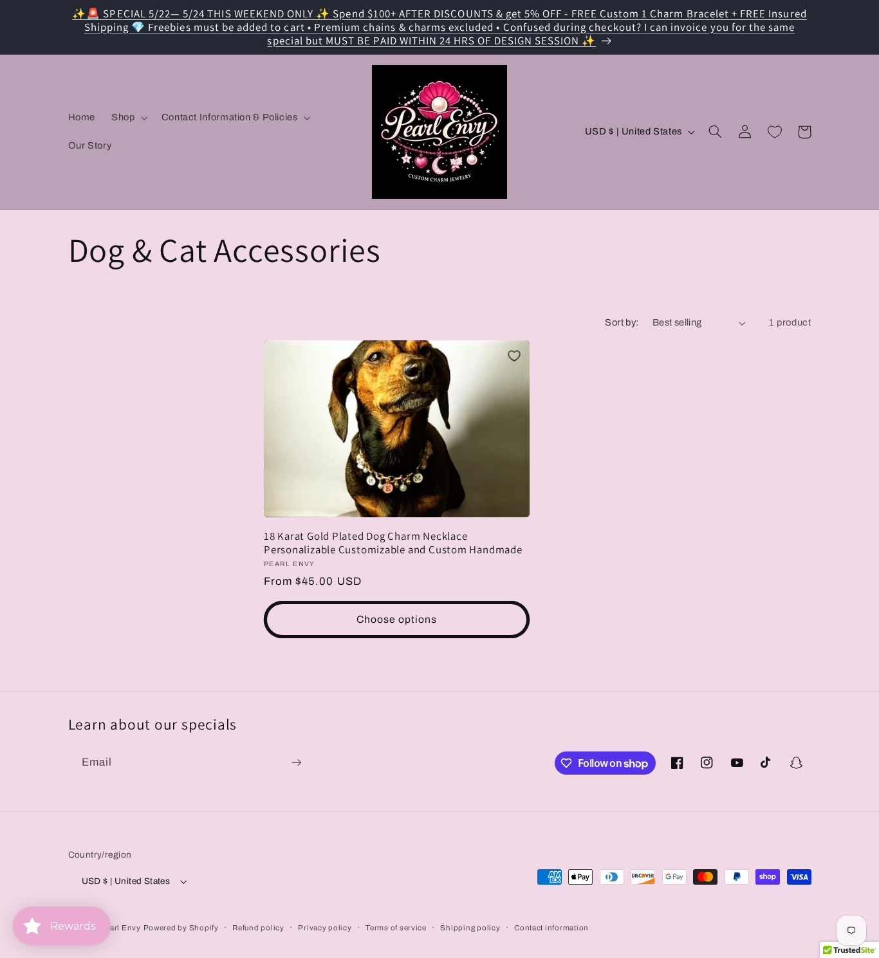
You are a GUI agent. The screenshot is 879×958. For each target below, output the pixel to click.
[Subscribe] (296, 762)
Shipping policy (470, 928)
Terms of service (396, 928)
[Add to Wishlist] (514, 355)
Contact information (551, 928)
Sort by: (621, 322)
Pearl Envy (120, 928)
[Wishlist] (775, 132)
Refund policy (258, 928)
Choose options (397, 619)
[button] (128, 118)
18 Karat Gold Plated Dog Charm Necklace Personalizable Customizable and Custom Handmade (393, 543)
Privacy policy (324, 928)
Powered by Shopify (181, 928)
